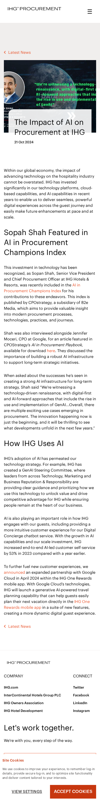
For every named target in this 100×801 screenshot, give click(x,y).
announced (14, 572)
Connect (82, 676)
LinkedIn (80, 703)
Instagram (81, 711)
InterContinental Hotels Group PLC (32, 695)
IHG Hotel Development (23, 711)
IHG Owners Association (24, 703)
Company (13, 676)
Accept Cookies (73, 791)
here (51, 350)
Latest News (19, 52)
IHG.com (11, 687)
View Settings (27, 792)
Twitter (78, 687)
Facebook (81, 695)
